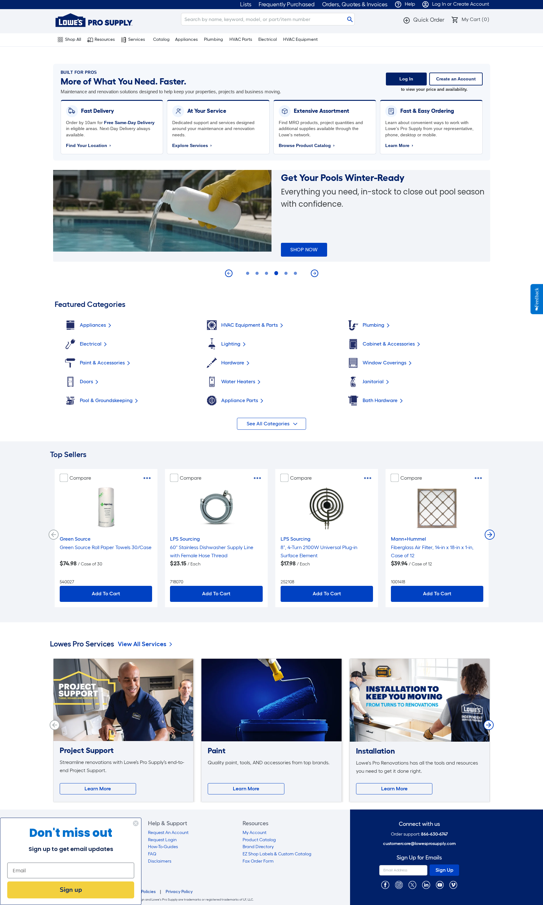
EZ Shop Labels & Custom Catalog (277, 854)
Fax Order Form (258, 861)
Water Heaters (238, 381)
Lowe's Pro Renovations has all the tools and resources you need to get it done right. (417, 767)
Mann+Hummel (408, 539)
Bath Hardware (380, 400)
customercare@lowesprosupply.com (419, 843)
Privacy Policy (179, 891)
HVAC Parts (240, 39)
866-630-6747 (434, 834)
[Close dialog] (136, 823)
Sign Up (444, 870)
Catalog (161, 39)
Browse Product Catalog (307, 145)
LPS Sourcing (185, 539)
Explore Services (192, 145)
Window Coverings (384, 363)
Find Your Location (88, 145)
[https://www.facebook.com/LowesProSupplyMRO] (385, 884)
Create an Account (456, 78)
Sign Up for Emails (419, 857)
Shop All (73, 39)
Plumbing (213, 39)
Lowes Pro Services (82, 644)
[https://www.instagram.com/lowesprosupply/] (399, 884)
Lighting (230, 344)
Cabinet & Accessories (389, 344)
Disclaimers (159, 861)
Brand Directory (258, 846)
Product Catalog (259, 839)
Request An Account (168, 832)
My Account (254, 832)
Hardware (232, 363)
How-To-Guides (163, 846)
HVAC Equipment (300, 39)
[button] (423, 19)
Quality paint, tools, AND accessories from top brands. (269, 763)
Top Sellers (68, 454)
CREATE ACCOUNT (313, 249)
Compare (80, 478)
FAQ (152, 854)
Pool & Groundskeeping (106, 400)
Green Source (75, 539)
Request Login (162, 839)
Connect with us (419, 824)
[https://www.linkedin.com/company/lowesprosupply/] (426, 884)
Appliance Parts (239, 400)
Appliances (186, 39)
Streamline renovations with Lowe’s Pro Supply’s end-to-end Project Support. (122, 766)
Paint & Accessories (102, 363)
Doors (86, 381)
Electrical (267, 39)
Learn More (399, 145)
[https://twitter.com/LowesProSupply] (412, 884)
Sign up (71, 890)
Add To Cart (106, 594)
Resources (105, 39)
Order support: (419, 834)
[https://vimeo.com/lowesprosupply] (453, 884)
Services (136, 39)
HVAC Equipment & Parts (249, 325)
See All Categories (269, 424)
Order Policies (142, 891)
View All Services (142, 644)
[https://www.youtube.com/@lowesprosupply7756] (440, 884)
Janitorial (373, 381)
